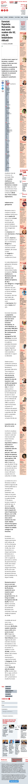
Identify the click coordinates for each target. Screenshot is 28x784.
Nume (3, 701)
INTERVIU (11, 17)
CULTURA (17, 17)
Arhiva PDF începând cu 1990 (4, 2)
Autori (20, 1)
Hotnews (7, 175)
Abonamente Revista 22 (4, 6)
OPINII (6, 17)
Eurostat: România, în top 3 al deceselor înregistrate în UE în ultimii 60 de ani (8, 114)
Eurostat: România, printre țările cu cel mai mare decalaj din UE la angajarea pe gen (8, 162)
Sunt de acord (14, 781)
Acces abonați (4, 7)
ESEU (22, 17)
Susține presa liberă (23, 25)
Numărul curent (11, 2)
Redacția (25, 1)
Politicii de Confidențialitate (19, 772)
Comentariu (4, 709)
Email (3, 705)
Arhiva (16, 1)
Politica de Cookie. (14, 779)
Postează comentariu (8, 716)
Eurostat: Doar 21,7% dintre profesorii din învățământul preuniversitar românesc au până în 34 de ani (9, 131)
